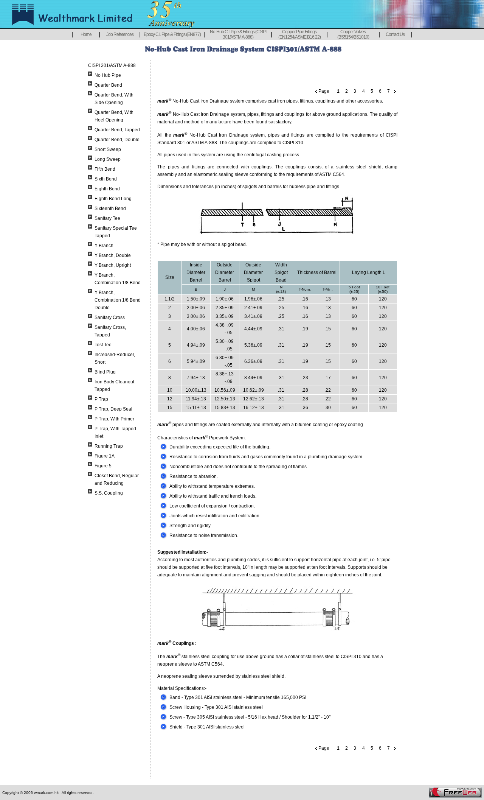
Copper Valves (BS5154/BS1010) (353, 34)
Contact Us (395, 34)
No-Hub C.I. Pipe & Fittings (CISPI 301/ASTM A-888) (238, 34)
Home (86, 34)
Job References (119, 34)
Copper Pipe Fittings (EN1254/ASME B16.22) (299, 34)
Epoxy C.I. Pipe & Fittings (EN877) (172, 34)
